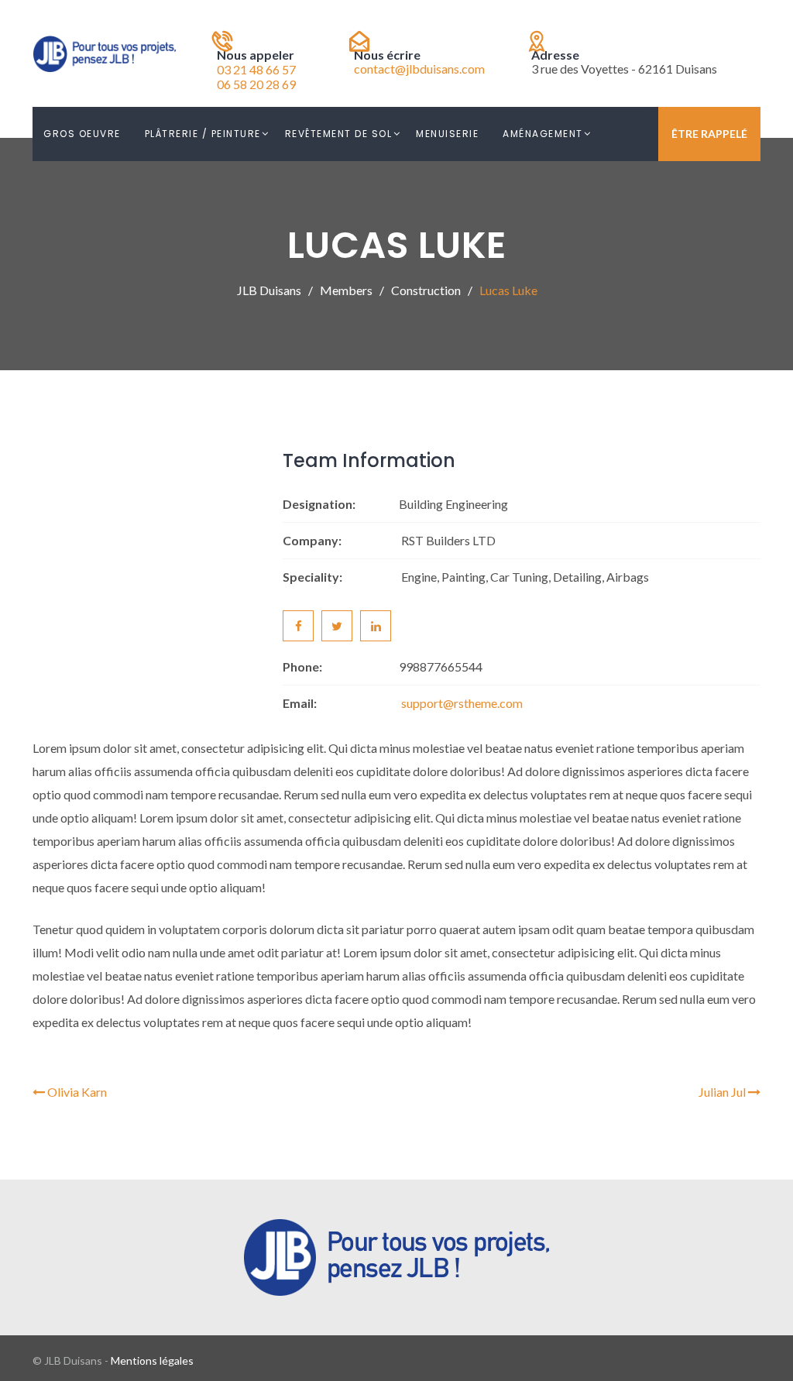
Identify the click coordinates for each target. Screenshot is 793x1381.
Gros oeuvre (82, 133)
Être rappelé (709, 133)
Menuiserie (447, 133)
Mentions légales (152, 1360)
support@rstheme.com (462, 703)
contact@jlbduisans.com (419, 68)
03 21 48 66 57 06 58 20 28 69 (256, 76)
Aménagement (543, 133)
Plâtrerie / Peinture (203, 133)
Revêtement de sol (339, 133)
